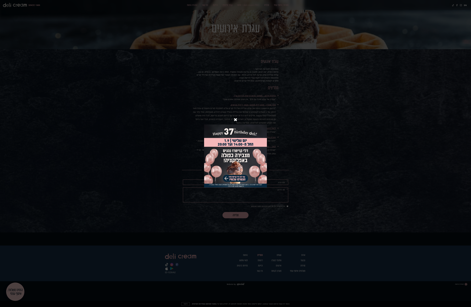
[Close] (235, 120)
